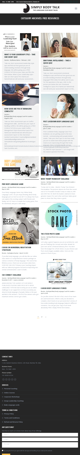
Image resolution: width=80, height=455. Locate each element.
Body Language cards (11, 405)
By (15, 60)
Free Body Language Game (12, 184)
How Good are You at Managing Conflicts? (18, 110)
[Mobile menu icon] (76, 8)
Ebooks (4, 253)
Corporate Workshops (12, 397)
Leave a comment (18, 280)
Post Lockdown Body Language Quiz (58, 121)
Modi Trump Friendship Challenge (55, 179)
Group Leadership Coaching (14, 401)
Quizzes (6, 60)
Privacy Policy (9, 414)
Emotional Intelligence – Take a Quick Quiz (57, 61)
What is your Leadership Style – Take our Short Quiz (19, 55)
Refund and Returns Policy (13, 422)
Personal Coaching (10, 389)
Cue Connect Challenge (11, 275)
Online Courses (9, 393)
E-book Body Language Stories (54, 288)
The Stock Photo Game (50, 234)
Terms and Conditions (12, 418)
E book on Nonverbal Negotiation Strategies (16, 248)
